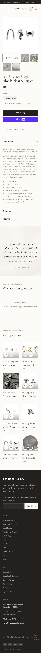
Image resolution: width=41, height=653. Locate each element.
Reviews (6, 588)
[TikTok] (23, 637)
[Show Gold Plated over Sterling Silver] (30, 354)
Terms (11, 649)
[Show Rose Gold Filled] (36, 448)
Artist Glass (7, 536)
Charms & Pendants (10, 524)
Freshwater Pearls (10, 532)
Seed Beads (7, 528)
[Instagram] (4, 637)
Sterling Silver (10, 98)
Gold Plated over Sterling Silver (17, 104)
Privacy (5, 649)
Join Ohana (31, 506)
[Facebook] (8, 637)
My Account (7, 592)
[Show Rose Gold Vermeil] (16, 448)
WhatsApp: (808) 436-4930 (13, 619)
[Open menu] (4, 8)
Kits (4, 548)
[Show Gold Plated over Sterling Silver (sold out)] (11, 354)
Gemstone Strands (10, 520)
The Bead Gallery (17, 8)
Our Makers (7, 584)
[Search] (26, 8)
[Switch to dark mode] (28, 637)
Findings (6, 540)
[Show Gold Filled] (30, 448)
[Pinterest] (15, 637)
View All (6, 559)
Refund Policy (8, 580)
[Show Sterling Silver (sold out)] (25, 354)
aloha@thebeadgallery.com (13, 623)
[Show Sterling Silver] (6, 354)
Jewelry (6, 555)
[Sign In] (31, 8)
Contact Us (7, 572)
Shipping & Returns (10, 576)
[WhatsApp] (19, 637)
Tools (5, 544)
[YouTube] (11, 637)
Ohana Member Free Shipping (12, 2)
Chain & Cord (8, 552)
